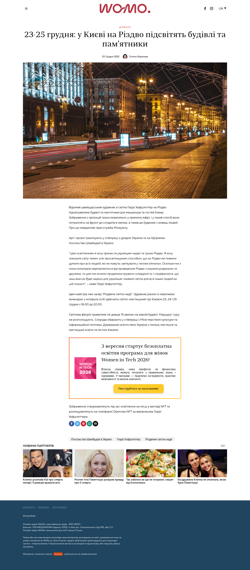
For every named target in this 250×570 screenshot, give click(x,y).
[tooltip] (205, 8)
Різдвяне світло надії (159, 439)
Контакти (29, 507)
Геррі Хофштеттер (128, 439)
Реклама (43, 507)
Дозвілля (125, 27)
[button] (223, 8)
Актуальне (29, 515)
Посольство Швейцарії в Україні (91, 439)
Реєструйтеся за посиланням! (139, 388)
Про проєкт (59, 507)
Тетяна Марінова (138, 56)
